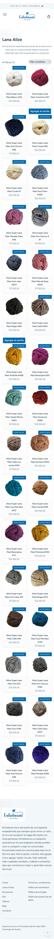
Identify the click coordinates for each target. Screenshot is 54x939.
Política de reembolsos (38, 887)
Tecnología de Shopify (11, 929)
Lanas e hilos (8, 887)
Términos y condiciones (39, 882)
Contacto (6, 910)
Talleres (5, 901)
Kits (4, 896)
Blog (4, 906)
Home (5, 882)
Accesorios (7, 892)
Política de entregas (37, 892)
